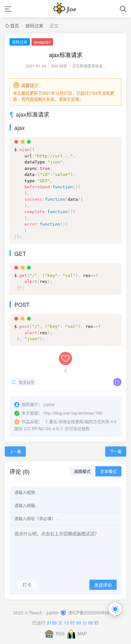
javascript (42, 42)
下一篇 (115, 451)
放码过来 (34, 25)
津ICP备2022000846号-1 (93, 612)
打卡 (27, 585)
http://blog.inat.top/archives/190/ (73, 413)
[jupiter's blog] (65, 9)
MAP (82, 633)
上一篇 (15, 451)
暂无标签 (26, 382)
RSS (60, 633)
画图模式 (82, 471)
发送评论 (103, 585)
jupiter (53, 612)
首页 (14, 25)
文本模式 (108, 471)
